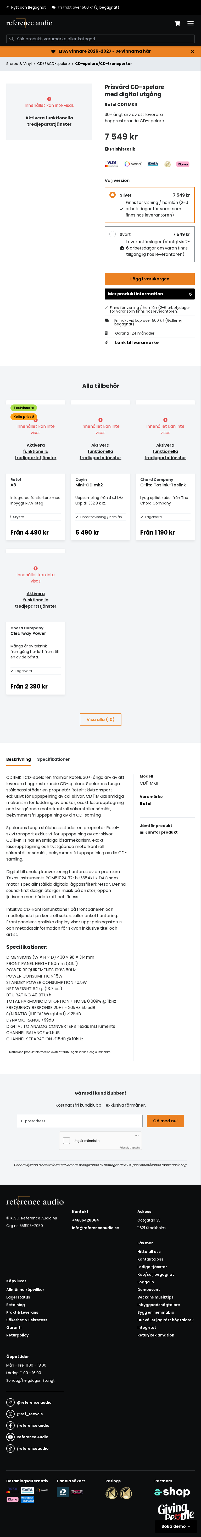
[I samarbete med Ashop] (172, 1492)
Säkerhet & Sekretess (26, 1320)
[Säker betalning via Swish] (42, 1490)
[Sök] (11, 39)
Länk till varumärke (137, 343)
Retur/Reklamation (155, 1335)
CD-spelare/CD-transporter (103, 63)
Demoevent (148, 1289)
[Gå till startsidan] (29, 23)
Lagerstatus (18, 1297)
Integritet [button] (146, 1327)
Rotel (146, 804)
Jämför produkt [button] (161, 832)
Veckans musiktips (155, 1297)
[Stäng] (192, 51)
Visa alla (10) (101, 720)
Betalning (15, 1304)
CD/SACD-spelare (53, 63)
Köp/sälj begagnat (155, 1274)
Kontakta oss (150, 1259)
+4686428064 (85, 1220)
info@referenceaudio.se (95, 1227)
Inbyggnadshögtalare (158, 1304)
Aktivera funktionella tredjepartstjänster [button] (49, 121)
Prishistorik (122, 149)
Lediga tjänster (152, 1266)
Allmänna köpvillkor (25, 1289)
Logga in (145, 1282)
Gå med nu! (165, 1121)
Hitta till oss (149, 1251)
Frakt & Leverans (22, 1312)
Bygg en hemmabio (155, 1312)
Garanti (13, 1327)
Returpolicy (17, 1335)
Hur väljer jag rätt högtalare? (165, 1320)
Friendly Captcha (130, 1147)
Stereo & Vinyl (19, 63)
